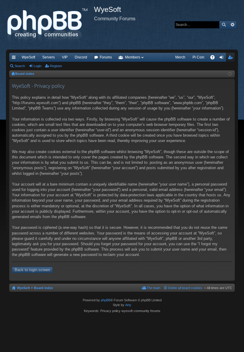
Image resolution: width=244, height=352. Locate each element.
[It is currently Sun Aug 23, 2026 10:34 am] (230, 74)
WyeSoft (28, 57)
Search (223, 24)
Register (56, 66)
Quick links (15, 58)
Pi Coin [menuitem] (198, 57)
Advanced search (232, 24)
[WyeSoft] (50, 25)
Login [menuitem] (222, 58)
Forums (106, 57)
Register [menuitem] (231, 58)
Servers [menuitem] (48, 57)
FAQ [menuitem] (214, 58)
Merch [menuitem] (180, 57)
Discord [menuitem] (81, 57)
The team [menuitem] (153, 288)
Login (37, 66)
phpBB (105, 300)
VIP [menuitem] (65, 57)
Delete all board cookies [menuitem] (185, 288)
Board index (43, 288)
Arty (128, 305)
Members (132, 57)
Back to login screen (32, 270)
